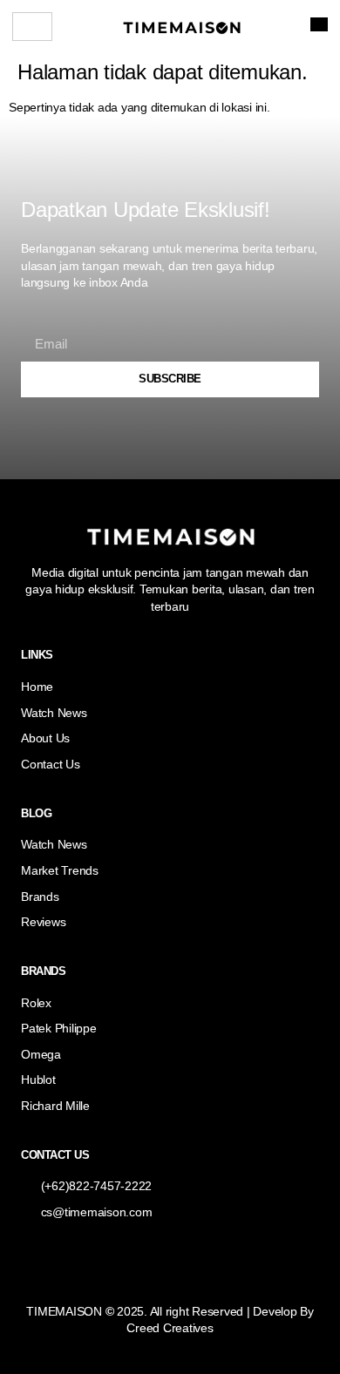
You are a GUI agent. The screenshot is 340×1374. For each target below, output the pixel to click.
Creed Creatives (169, 1328)
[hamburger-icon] (32, 26)
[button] (319, 24)
